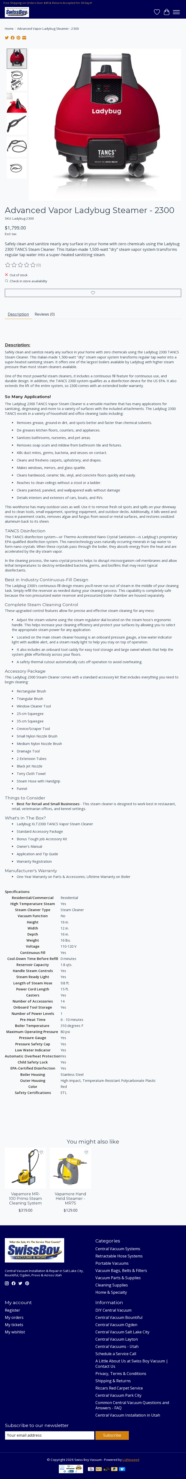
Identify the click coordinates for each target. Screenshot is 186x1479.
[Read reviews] (20, 265)
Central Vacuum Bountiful (118, 1317)
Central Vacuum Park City (118, 1395)
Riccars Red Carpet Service (119, 1388)
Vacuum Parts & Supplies (118, 1277)
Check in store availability (28, 281)
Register (12, 1310)
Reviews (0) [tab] (45, 314)
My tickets (14, 1324)
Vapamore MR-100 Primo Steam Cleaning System (25, 1198)
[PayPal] (99, 1469)
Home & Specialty (111, 1292)
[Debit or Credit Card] (106, 1469)
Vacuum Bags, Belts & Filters (121, 1270)
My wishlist (15, 1332)
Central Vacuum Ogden (116, 1324)
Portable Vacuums (112, 1263)
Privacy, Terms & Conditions (120, 1373)
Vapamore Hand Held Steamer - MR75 (70, 1198)
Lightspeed (131, 1459)
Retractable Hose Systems (119, 1256)
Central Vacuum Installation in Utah (127, 1415)
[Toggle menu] (176, 12)
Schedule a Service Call (115, 1353)
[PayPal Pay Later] (114, 1469)
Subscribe (112, 1435)
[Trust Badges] (71, 1471)
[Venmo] (122, 1469)
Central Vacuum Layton (116, 1339)
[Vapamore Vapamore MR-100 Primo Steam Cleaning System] (25, 1168)
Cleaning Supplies (111, 1285)
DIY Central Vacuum (113, 1310)
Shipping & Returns (113, 1380)
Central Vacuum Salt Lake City (122, 1332)
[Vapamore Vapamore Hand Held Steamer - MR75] (70, 1168)
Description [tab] (18, 314)
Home (9, 28)
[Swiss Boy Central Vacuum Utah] (17, 12)
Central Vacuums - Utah (117, 1346)
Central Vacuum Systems (117, 1248)
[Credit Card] (91, 1469)
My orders (14, 1317)
